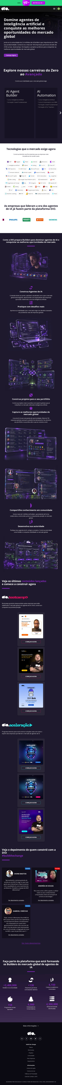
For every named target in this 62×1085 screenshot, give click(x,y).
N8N (31, 186)
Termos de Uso (31, 1071)
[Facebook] (26, 1038)
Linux (45, 190)
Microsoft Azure (35, 169)
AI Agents (33, 183)
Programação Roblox (33, 190)
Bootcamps (31, 1050)
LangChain (53, 176)
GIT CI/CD (43, 183)
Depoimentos (31, 1061)
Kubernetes (20, 190)
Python (26, 165)
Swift (53, 179)
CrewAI (8, 186)
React (55, 193)
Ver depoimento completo (16, 900)
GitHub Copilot (27, 172)
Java (24, 186)
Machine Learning (11, 193)
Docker (32, 176)
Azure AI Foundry (40, 172)
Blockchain (53, 169)
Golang (34, 165)
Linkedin (27, 868)
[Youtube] (31, 1038)
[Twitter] (35, 1038)
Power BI (30, 193)
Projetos (31, 1053)
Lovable (52, 172)
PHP (22, 193)
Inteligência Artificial (14, 165)
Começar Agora (11, 55)
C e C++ (43, 165)
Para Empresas (31, 1058)
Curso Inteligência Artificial (15, 100)
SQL (25, 183)
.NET (10, 162)
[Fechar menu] (54, 8)
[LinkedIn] (22, 1038)
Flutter (26, 162)
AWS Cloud (23, 169)
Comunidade (31, 1055)
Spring (16, 186)
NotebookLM (43, 179)
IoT (12, 190)
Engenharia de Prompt (13, 183)
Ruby (46, 186)
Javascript (54, 186)
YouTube (57, 868)
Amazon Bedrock (14, 172)
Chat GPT (52, 165)
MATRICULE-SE (37, 3)
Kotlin (53, 162)
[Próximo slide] (60, 113)
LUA (52, 190)
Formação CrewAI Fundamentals (17, 102)
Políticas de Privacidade (31, 1074)
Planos (31, 1047)
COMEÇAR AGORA (31, 642)
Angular (18, 162)
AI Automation (46, 93)
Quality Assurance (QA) (43, 193)
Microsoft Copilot (12, 176)
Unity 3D (23, 176)
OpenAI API (53, 183)
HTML (38, 186)
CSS (45, 169)
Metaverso (44, 162)
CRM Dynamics (12, 169)
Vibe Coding (12, 179)
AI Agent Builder (12, 93)
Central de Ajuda (31, 1068)
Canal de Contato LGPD (31, 1076)
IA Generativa (42, 176)
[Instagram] (40, 1038)
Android (35, 162)
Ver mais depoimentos (31, 943)
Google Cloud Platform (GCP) (28, 179)
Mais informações (30, 1026)
